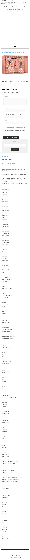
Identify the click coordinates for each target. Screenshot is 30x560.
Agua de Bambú (6, 281)
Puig (3, 486)
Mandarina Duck (6, 415)
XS (2, 536)
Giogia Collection (6, 365)
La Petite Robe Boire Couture (9, 397)
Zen (3, 543)
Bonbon (4, 302)
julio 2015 (4, 238)
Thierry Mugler (6, 515)
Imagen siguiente (20, 81)
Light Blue (4, 406)
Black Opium (5, 297)
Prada (3, 484)
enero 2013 (5, 265)
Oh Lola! (4, 445)
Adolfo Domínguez (7, 279)
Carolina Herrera (6, 309)
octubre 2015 (5, 235)
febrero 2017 (5, 210)
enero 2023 (5, 206)
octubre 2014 (5, 244)
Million (4, 427)
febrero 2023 (5, 203)
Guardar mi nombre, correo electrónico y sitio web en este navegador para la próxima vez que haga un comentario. (15, 130)
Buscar (15, 149)
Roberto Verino (6, 495)
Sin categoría (5, 509)
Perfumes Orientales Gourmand (10, 481)
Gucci (3, 370)
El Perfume (15, 6)
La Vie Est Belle (5, 399)
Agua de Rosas (5, 284)
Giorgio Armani (6, 368)
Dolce (3, 345)
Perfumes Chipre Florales (8, 463)
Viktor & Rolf (5, 534)
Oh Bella (4, 443)
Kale (19, 555)
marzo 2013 (5, 260)
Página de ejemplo (6, 159)
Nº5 (3, 440)
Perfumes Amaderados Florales (10, 461)
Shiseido (4, 504)
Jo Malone (5, 386)
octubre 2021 (5, 208)
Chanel (4, 313)
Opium (3, 449)
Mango (4, 418)
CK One (4, 318)
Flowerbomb (5, 363)
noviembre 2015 (6, 233)
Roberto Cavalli (6, 493)
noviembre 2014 (6, 242)
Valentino (4, 529)
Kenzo (3, 390)
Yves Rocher (5, 538)
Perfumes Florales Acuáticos (9, 470)
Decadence (5, 340)
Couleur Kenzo (6, 331)
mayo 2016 (4, 219)
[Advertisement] (15, 27)
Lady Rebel (4, 402)
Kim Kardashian (6, 393)
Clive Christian (6, 322)
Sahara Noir (5, 497)
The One (4, 513)
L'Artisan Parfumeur (7, 395)
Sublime (4, 511)
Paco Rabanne (5, 454)
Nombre (7, 108)
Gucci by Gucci (5, 372)
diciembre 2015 (5, 231)
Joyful (4, 388)
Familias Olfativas (6, 361)
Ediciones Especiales (7, 349)
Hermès (4, 379)
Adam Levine (5, 277)
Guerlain (4, 374)
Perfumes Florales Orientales (9, 474)
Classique (4, 320)
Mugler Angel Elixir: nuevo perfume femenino (13, 166)
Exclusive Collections (7, 359)
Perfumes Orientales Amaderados (10, 479)
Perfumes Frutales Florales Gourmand (12, 477)
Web (6, 120)
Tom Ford (4, 518)
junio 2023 (4, 194)
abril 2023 (4, 199)
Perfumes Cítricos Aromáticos (9, 465)
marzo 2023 (5, 201)
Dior (3, 343)
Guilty (3, 377)
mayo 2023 (4, 197)
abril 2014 (4, 251)
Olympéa (4, 447)
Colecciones (5, 327)
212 (3, 272)
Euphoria (4, 356)
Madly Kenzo (5, 413)
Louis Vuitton (5, 411)
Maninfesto (5, 420)
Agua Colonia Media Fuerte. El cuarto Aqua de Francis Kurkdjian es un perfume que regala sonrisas (13, 180)
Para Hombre (5, 456)
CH (3, 311)
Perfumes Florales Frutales (9, 472)
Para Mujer (5, 459)
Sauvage (4, 499)
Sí (2, 506)
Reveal (4, 490)
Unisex (4, 524)
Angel (3, 290)
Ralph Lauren (5, 488)
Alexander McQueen (7, 288)
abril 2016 (4, 222)
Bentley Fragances (7, 295)
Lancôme (4, 404)
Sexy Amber (5, 502)
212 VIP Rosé (5, 274)
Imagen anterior (9, 81)
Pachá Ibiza (5, 452)
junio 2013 (4, 256)
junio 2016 (4, 217)
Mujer (3, 434)
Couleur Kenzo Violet (7, 338)
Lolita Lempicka (6, 409)
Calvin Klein (5, 304)
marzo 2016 (5, 224)
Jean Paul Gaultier (6, 384)
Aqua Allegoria (6, 293)
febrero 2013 (5, 263)
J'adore (4, 381)
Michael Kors (5, 424)
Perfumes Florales (7, 468)
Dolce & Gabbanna (6, 347)
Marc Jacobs (5, 422)
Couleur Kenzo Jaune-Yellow (9, 334)
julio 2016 (4, 215)
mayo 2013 (4, 258)
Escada (4, 354)
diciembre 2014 (5, 240)
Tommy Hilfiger (6, 520)
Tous (3, 522)
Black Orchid (5, 299)
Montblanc (5, 431)
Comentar (5, 96)
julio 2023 (4, 192)
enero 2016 (5, 228)
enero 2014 (5, 253)
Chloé (3, 315)
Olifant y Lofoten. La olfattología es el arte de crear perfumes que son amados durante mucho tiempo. (14, 174)
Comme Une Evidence (7, 329)
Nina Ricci (4, 438)
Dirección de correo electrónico (13, 114)
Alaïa (3, 286)
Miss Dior (4, 429)
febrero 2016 (5, 226)
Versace (4, 531)
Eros (3, 352)
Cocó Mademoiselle (7, 324)
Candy (3, 306)
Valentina (4, 527)
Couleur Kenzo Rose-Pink (8, 336)
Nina (3, 436)
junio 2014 (4, 247)
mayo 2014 (4, 249)
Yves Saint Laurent (6, 540)
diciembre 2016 (5, 213)
